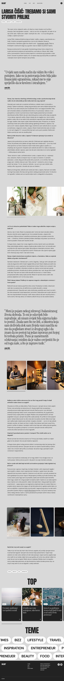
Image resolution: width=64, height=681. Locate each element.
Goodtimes (39, 3)
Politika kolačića (44, 666)
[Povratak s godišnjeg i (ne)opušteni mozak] (11, 597)
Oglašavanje (43, 668)
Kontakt (42, 670)
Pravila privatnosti (45, 663)
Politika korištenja (45, 665)
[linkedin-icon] (61, 664)
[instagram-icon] (59, 664)
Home (25, 3)
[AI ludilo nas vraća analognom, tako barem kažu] (32, 597)
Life (30, 3)
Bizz (34, 3)
